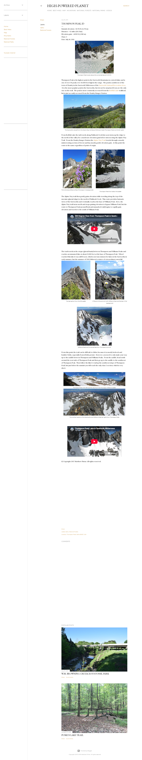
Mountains (71, 10)
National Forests (84, 10)
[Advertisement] (96, 472)
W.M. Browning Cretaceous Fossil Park (85, 673)
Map (64, 10)
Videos (109, 10)
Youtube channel (9, 53)
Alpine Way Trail (99, 140)
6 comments (69, 677)
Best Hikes (57, 10)
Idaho (42, 28)
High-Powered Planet (68, 5)
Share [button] (42, 20)
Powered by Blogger (86, 750)
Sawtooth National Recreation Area (112, 85)
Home (49, 10)
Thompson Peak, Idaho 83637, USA (76, 534)
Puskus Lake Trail (72, 735)
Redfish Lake (114, 90)
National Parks (98, 10)
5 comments (69, 738)
